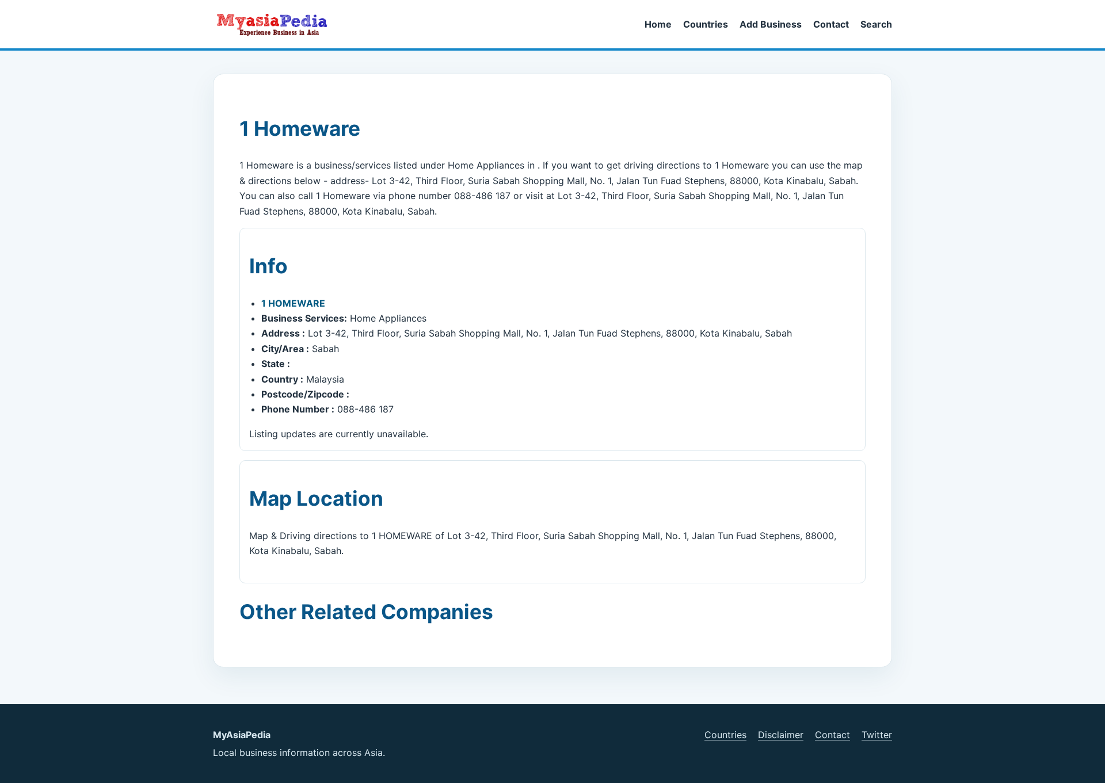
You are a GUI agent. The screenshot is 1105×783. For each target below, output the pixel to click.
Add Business (771, 24)
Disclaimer (780, 734)
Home (658, 24)
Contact (831, 24)
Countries (705, 24)
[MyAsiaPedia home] (277, 24)
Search (876, 24)
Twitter (877, 734)
